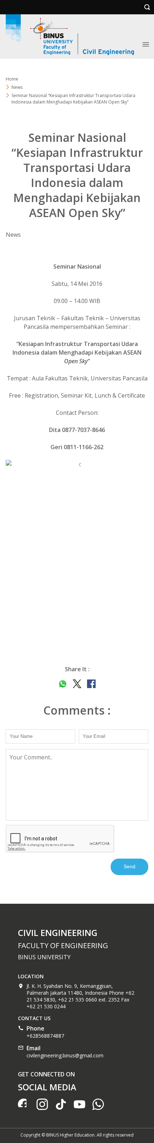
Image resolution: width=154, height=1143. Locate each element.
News (17, 87)
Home (12, 79)
